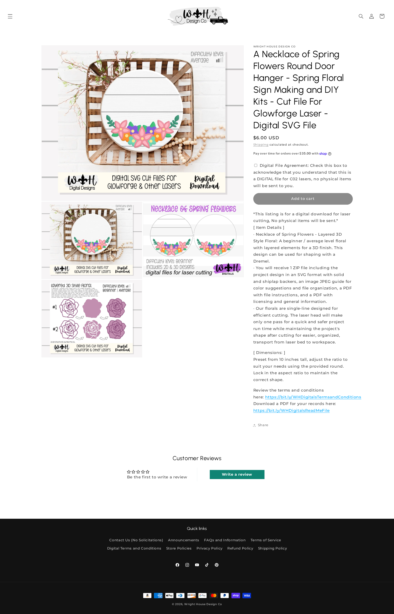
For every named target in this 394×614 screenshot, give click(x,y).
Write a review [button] (237, 474)
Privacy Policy (210, 548)
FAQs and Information (225, 540)
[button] (10, 16)
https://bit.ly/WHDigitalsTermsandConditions (313, 397)
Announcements (183, 540)
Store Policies (179, 548)
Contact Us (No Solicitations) (136, 540)
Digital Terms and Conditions (134, 548)
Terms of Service (266, 540)
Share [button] (263, 425)
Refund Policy (240, 548)
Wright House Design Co (203, 604)
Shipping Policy (272, 548)
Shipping (261, 144)
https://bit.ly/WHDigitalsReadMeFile (291, 410)
